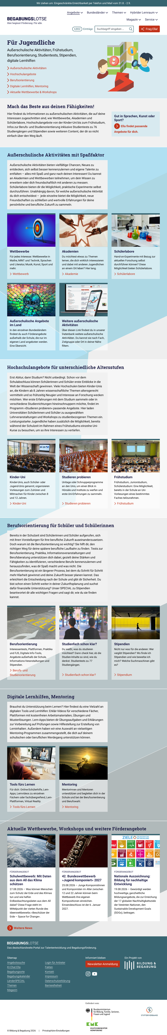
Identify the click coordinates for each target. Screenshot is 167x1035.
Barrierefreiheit (53, 985)
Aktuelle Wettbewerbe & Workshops (33, 92)
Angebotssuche (16, 962)
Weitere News (23, 928)
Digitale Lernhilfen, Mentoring (29, 86)
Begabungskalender (18, 976)
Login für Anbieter (55, 962)
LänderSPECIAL (16, 980)
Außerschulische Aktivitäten (28, 68)
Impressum (51, 976)
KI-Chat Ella (14, 967)
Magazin (12, 989)
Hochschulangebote (23, 74)
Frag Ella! (152, 29)
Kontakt (49, 971)
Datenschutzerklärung (57, 980)
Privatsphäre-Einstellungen (56, 1030)
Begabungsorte (16, 971)
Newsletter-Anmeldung (103, 964)
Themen (12, 985)
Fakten (49, 967)
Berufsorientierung (22, 80)
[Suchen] (131, 29)
